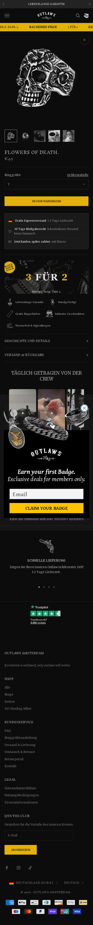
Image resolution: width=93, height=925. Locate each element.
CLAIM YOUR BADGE (46, 508)
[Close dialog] (84, 408)
